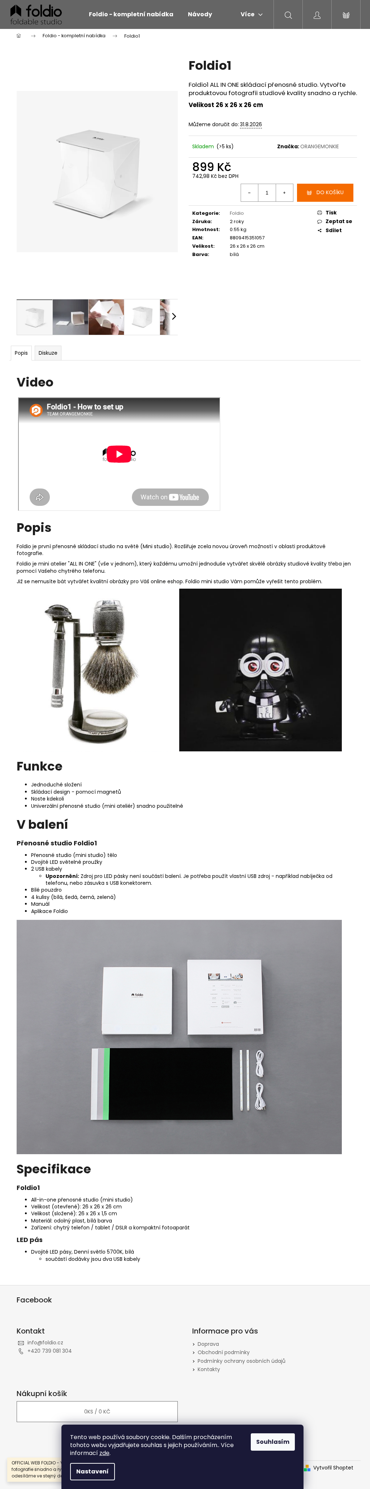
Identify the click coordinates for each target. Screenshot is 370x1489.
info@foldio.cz (45, 1342)
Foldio (237, 213)
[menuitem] (131, 14)
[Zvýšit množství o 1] (284, 192)
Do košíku (330, 192)
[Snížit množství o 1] (249, 192)
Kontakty (209, 1369)
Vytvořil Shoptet (333, 1467)
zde (104, 1453)
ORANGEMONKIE (319, 146)
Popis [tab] (21, 353)
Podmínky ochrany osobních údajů (241, 1361)
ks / (97, 1411)
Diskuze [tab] (48, 353)
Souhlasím (272, 1442)
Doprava (208, 1344)
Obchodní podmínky (224, 1352)
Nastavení (92, 1471)
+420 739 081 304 (49, 1350)
